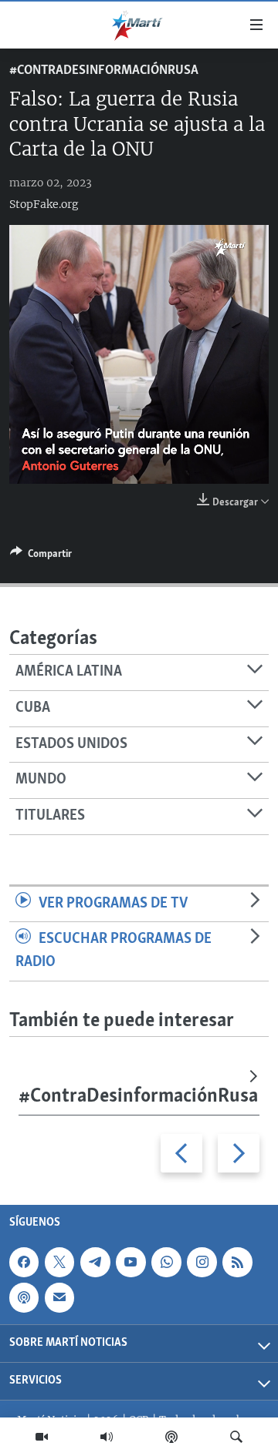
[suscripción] (59, 1298)
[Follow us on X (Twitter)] (59, 1262)
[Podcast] (171, 1436)
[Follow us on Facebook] (24, 1262)
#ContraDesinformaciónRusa (103, 70)
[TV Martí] (42, 1436)
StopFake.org (43, 204)
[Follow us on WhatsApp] (166, 1262)
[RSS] (237, 1262)
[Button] (41, 556)
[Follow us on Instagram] (201, 1262)
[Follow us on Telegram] (95, 1262)
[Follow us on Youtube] (130, 1262)
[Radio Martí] (106, 1436)
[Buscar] (236, 1436)
